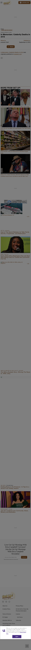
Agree (17, 636)
